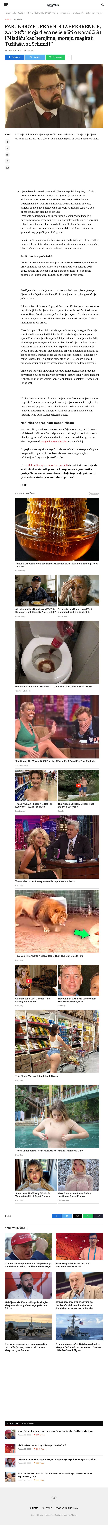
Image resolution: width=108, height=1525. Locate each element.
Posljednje (12, 1423)
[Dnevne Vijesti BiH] (54, 4)
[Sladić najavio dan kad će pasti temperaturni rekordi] (79, 1246)
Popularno (28, 1423)
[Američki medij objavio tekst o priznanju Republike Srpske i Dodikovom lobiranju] (28, 1246)
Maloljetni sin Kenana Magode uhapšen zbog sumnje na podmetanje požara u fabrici (27, 1305)
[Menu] (6, 4)
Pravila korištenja (67, 1508)
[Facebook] (7, 141)
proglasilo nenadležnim (53, 441)
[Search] (102, 4)
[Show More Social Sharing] (69, 57)
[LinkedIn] (7, 154)
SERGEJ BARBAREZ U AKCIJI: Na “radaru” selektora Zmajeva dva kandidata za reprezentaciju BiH (74, 1305)
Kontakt (47, 1508)
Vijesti (8, 20)
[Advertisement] (57, 164)
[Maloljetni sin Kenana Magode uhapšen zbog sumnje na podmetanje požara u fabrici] (28, 1285)
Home (7, 13)
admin (19, 20)
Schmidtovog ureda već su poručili (48, 465)
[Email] (7, 167)
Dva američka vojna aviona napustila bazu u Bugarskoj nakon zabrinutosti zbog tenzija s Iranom (26, 1347)
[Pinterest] (7, 161)
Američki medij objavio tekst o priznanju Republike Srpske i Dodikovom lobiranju (28, 1265)
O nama (34, 1508)
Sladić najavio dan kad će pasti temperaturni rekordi (73, 1265)
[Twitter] (7, 148)
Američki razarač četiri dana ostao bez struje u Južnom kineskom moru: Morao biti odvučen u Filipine (78, 1347)
